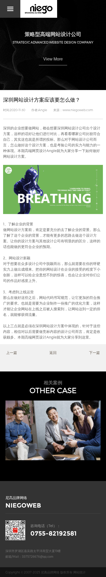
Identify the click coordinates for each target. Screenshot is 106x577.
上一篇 (11, 352)
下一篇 (94, 352)
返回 (53, 352)
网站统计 (79, 572)
